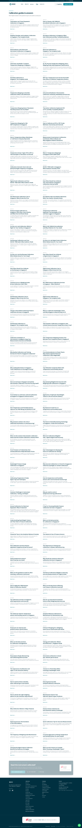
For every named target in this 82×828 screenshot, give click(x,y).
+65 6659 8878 (70, 0)
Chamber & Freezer (29, 793)
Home (22, 4)
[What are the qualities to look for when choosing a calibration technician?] (24, 575)
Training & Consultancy (46, 787)
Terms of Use (53, 826)
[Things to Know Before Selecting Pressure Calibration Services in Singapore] (24, 313)
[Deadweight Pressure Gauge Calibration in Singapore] (24, 467)
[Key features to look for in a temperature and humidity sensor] (57, 410)
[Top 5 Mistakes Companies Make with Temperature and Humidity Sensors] (57, 370)
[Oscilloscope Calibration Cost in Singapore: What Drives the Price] (24, 299)
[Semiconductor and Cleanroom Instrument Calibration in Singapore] (24, 52)
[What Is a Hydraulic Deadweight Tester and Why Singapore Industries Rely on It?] (57, 313)
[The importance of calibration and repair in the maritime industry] (24, 671)
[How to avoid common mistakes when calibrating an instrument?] (24, 684)
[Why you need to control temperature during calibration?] (57, 495)
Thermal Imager (28, 807)
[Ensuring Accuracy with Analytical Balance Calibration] (57, 684)
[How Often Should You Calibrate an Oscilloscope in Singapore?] (24, 271)
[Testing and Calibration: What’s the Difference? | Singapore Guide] (57, 644)
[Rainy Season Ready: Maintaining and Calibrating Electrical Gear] (24, 658)
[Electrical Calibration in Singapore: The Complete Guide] (57, 52)
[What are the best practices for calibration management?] (24, 644)
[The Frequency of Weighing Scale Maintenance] (24, 737)
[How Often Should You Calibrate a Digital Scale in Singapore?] (57, 257)
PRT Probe (27, 803)
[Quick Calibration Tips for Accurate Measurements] (57, 724)
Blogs (37, 4)
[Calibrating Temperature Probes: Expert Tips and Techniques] (24, 481)
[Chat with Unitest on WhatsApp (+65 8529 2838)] (79, 825)
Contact (43, 796)
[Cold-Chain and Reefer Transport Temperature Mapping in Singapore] (24, 66)
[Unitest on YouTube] (13, 790)
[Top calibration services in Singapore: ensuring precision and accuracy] (24, 602)
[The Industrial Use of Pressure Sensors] (57, 536)
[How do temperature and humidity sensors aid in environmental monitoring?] (57, 481)
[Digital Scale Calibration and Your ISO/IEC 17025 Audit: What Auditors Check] (24, 185)
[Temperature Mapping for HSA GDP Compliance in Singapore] (24, 126)
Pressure (27, 790)
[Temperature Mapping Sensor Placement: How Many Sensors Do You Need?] (24, 112)
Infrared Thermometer (29, 806)
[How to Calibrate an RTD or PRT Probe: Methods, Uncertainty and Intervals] (57, 126)
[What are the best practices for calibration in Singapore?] (57, 523)
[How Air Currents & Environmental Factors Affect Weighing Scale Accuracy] (57, 602)
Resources (44, 795)
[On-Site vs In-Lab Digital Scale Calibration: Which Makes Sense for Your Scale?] (57, 243)
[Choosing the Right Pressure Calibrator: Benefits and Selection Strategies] (24, 750)
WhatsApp (42, 771)
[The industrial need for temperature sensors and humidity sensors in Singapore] (24, 616)
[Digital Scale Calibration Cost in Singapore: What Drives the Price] (57, 271)
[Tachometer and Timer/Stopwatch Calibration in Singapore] (24, 24)
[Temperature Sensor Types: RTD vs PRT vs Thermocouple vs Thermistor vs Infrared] (24, 155)
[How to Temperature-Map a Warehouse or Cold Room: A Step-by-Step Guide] (24, 141)
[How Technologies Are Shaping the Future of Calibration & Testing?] (57, 452)
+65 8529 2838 (65, 787)
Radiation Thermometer (29, 809)
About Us (27, 4)
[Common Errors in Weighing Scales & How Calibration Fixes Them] (24, 285)
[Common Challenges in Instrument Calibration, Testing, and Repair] (24, 495)
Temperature (27, 784)
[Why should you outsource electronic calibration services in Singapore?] (57, 561)
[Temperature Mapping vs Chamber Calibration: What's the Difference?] (24, 96)
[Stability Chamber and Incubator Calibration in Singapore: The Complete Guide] (24, 38)
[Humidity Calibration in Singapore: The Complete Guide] (24, 81)
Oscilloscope (27, 792)
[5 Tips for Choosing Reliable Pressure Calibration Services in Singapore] (57, 509)
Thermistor (27, 804)
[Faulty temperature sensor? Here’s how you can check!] (24, 561)
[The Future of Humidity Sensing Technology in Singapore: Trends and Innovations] (57, 424)
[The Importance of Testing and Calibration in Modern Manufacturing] (57, 548)
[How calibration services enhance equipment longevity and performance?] (24, 548)
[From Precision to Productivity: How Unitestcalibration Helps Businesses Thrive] (24, 452)
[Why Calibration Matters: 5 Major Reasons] (24, 711)
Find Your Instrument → (30, 811)
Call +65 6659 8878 (32, 771)
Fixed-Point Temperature (30, 787)
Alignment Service (45, 792)
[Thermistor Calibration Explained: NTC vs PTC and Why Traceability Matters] (57, 112)
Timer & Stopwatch (29, 798)
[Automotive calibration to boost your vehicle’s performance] (57, 658)
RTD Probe (27, 801)
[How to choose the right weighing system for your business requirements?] (24, 697)
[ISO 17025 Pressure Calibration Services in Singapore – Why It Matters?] (57, 285)
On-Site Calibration (45, 786)
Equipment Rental (45, 789)
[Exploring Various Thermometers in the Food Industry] (24, 724)
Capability (59, 4)
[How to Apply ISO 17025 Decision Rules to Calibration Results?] (24, 588)
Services (31, 4)
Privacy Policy (48, 826)
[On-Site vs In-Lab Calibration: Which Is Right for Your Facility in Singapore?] (24, 229)
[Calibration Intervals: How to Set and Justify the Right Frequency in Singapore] (24, 170)
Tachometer (27, 796)
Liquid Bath (27, 800)
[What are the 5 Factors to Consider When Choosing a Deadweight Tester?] (57, 750)
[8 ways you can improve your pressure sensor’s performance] (24, 630)
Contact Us (42, 4)
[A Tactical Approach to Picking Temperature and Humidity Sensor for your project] (57, 737)
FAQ (43, 793)
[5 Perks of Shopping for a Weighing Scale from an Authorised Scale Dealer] (57, 630)
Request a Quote (68, 4)
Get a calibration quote (18, 772)
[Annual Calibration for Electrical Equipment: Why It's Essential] (24, 509)
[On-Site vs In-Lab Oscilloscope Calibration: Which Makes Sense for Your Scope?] (24, 257)
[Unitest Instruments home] (13, 4)
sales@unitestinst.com (63, 788)
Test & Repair (44, 790)
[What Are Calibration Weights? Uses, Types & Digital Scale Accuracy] (57, 438)
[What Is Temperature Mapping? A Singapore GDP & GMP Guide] (57, 155)
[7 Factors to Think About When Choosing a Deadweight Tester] (57, 671)
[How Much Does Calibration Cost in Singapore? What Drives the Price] (24, 199)
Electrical (27, 782)
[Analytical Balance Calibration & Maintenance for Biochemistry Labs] (57, 616)
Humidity (27, 789)
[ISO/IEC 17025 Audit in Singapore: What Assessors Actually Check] (57, 170)
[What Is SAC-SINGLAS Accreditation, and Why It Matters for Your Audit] (57, 229)
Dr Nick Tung (71, 826)
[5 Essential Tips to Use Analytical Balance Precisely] (24, 536)
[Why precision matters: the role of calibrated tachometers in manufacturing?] (24, 424)
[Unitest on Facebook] (10, 790)
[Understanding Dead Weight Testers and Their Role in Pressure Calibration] (24, 523)
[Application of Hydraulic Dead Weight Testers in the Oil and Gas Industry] (57, 397)
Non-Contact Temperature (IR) (31, 786)
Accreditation (44, 784)
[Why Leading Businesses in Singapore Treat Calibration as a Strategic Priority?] (24, 370)
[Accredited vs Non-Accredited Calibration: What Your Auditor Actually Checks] (57, 199)
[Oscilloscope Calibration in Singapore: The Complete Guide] (24, 326)
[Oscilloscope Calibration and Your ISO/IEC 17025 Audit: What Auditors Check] (24, 243)
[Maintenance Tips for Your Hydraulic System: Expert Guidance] (57, 697)
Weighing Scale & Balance (30, 795)
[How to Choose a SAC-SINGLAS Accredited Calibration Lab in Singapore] (57, 24)
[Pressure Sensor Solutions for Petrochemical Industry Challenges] (57, 711)
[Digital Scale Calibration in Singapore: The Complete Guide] (57, 299)
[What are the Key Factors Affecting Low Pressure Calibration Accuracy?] (57, 588)
